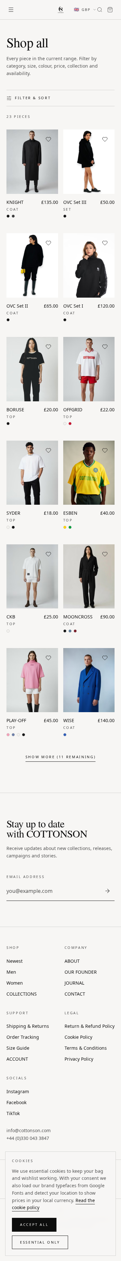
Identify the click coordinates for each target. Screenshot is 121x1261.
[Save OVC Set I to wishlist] (105, 243)
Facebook (16, 1102)
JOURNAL (74, 983)
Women (14, 983)
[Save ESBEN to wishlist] (105, 450)
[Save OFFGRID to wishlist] (105, 346)
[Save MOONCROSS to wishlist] (105, 554)
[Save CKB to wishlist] (48, 554)
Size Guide (17, 1048)
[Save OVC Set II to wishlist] (48, 243)
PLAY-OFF (16, 720)
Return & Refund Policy (90, 1026)
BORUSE (15, 409)
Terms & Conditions (86, 1048)
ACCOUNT (17, 1059)
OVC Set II (17, 306)
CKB (10, 617)
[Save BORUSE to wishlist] (48, 346)
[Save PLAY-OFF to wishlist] (48, 658)
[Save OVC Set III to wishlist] (105, 139)
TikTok (13, 1113)
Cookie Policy (78, 1037)
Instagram (17, 1091)
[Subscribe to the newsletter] (107, 891)
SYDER (13, 513)
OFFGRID (72, 409)
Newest (14, 961)
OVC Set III (74, 202)
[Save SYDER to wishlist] (48, 450)
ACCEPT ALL (34, 1224)
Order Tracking (22, 1037)
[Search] (100, 10)
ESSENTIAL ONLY (40, 1242)
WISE (68, 720)
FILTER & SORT (33, 97)
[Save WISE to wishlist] (105, 658)
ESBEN (70, 513)
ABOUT (72, 961)
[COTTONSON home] (60, 9)
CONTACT (75, 994)
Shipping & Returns (27, 1026)
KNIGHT (15, 202)
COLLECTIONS (21, 994)
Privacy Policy (79, 1059)
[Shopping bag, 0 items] (110, 10)
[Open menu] (11, 10)
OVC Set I (73, 306)
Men (11, 972)
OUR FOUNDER (81, 972)
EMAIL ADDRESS (25, 876)
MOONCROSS (78, 617)
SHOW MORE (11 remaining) (60, 756)
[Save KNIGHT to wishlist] (48, 139)
